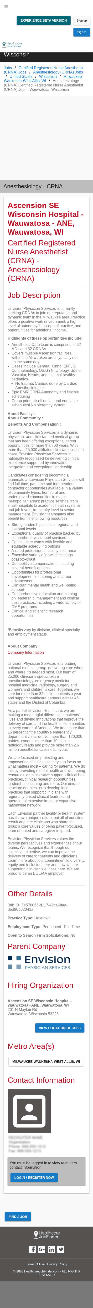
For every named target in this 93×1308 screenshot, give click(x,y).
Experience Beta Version (44, 20)
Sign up (82, 20)
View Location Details (60, 1028)
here (46, 865)
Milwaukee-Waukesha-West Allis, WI (46, 1062)
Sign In (81, 32)
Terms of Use (35, 1264)
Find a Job (18, 1217)
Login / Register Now (34, 1178)
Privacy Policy (57, 1264)
